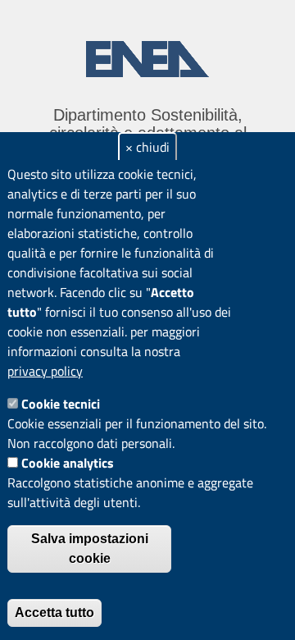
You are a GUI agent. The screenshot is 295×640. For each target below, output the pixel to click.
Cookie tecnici (60, 404)
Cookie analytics (67, 463)
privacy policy (45, 371)
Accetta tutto (54, 612)
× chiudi (147, 147)
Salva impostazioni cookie (89, 548)
